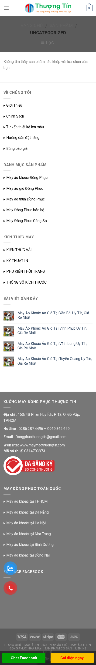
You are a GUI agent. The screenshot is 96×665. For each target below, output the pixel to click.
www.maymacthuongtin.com (42, 445)
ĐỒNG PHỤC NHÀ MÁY (25, 648)
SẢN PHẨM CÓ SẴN (58, 648)
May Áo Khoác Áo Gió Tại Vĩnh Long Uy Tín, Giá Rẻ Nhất (52, 345)
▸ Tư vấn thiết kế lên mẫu (23, 127)
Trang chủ (30, 25)
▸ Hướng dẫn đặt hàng (21, 137)
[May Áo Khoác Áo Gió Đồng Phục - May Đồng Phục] (48, 8)
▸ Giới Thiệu (12, 105)
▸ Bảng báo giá (15, 148)
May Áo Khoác (35, 645)
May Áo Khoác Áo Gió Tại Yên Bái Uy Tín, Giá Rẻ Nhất (53, 315)
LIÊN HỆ (80, 648)
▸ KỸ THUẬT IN (15, 261)
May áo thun (81, 645)
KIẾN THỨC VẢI (19, 250)
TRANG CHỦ (12, 645)
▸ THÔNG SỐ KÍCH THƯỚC (25, 282)
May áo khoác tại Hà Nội (26, 523)
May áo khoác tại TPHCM (27, 501)
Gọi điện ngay (72, 658)
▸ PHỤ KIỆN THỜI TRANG (24, 271)
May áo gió (58, 645)
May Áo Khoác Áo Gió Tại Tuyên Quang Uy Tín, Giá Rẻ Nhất (54, 361)
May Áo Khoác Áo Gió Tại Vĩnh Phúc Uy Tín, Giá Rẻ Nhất (52, 330)
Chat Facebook (24, 658)
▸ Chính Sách (13, 116)
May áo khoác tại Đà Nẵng (27, 512)
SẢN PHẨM (61, 25)
